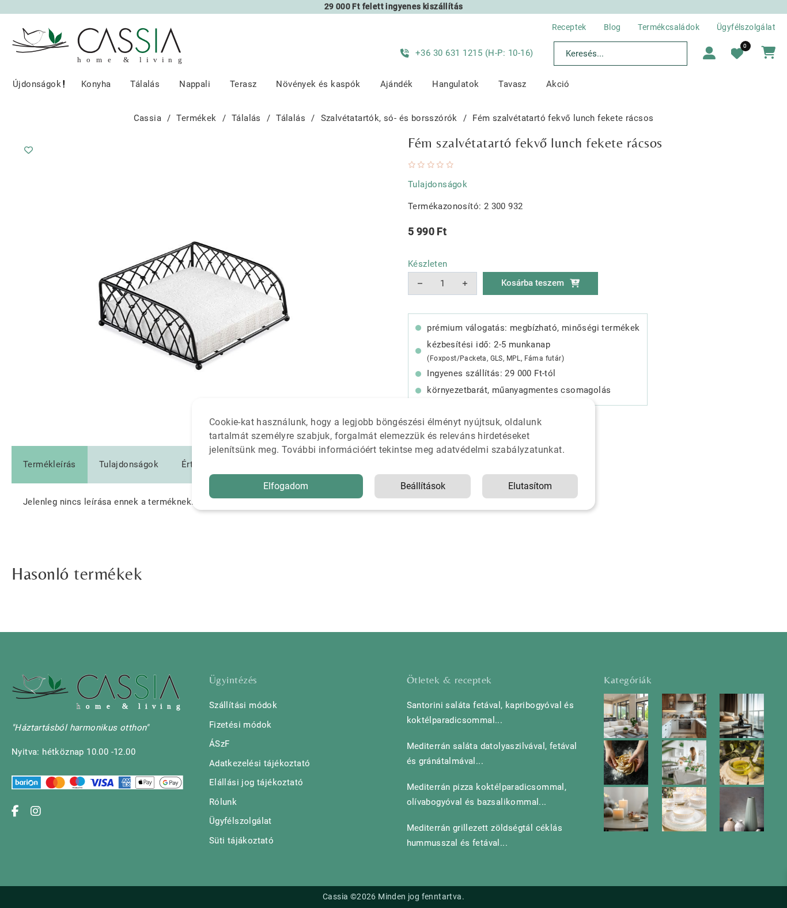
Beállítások (422, 486)
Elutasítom (530, 486)
